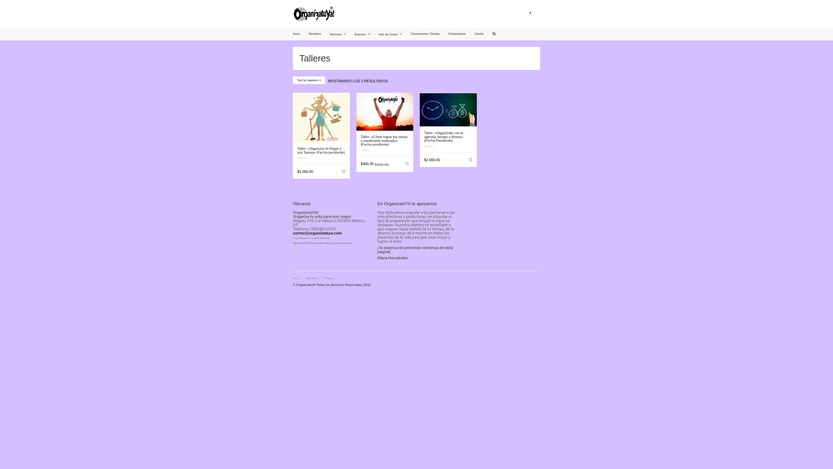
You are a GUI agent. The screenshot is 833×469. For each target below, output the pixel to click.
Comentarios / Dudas (425, 33)
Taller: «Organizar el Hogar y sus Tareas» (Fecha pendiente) (321, 150)
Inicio (296, 33)
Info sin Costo (388, 34)
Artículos (336, 34)
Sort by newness (308, 80)
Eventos (360, 34)
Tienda (328, 278)
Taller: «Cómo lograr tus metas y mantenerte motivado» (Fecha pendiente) (384, 140)
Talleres (302, 158)
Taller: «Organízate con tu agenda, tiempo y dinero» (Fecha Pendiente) (443, 136)
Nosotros (315, 33)
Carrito (479, 33)
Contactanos (457, 33)
